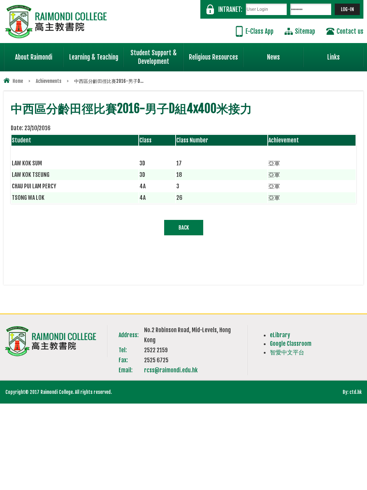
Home (18, 81)
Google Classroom (290, 343)
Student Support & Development (153, 57)
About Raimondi (33, 57)
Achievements (48, 81)
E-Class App (259, 31)
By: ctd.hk (352, 392)
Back (183, 227)
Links (333, 57)
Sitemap (305, 31)
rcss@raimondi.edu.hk (170, 370)
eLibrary (280, 335)
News (273, 57)
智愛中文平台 (287, 352)
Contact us (350, 31)
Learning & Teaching (93, 57)
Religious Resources (213, 57)
